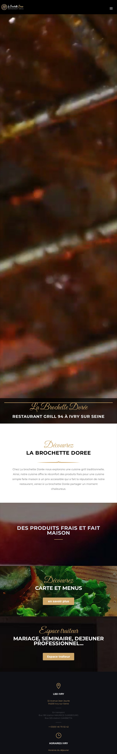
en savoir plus (58, 601)
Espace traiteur (58, 656)
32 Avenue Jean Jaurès (58, 701)
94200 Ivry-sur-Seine (58, 703)
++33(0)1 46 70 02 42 (59, 726)
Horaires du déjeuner (58, 750)
